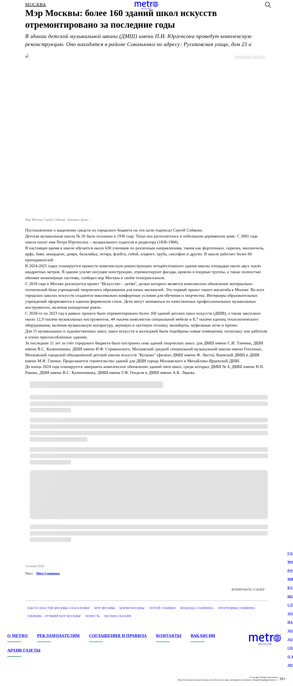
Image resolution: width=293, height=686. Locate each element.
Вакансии (203, 635)
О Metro (17, 635)
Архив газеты (24, 650)
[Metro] (146, 5)
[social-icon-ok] (29, 678)
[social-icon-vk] (11, 678)
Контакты (169, 635)
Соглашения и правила (118, 635)
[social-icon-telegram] (20, 678)
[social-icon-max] (38, 678)
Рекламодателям (58, 635)
